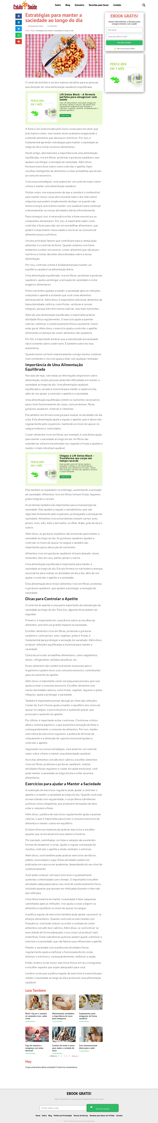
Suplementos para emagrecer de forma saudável (88, 1016)
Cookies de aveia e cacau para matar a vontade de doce (63, 1048)
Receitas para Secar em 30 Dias (102, 1115)
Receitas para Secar (99, 5)
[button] (144, 5)
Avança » (75, 1056)
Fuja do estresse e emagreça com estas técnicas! (34, 1048)
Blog (67, 5)
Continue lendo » (30, 1021)
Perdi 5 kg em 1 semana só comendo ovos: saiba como (36, 1016)
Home (27, 31)
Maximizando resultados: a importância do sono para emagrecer (63, 1016)
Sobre (58, 5)
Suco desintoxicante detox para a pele (88, 1046)
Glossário (79, 5)
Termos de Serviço (81, 1115)
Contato (117, 5)
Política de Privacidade (63, 1115)
